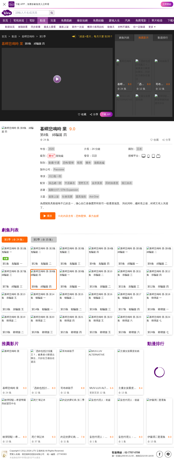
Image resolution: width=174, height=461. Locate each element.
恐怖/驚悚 (68, 162)
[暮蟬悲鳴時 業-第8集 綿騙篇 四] (19, 150)
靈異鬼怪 (81, 196)
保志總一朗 (55, 183)
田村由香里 (112, 183)
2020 (51, 148)
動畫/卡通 (54, 162)
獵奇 (88, 162)
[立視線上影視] (7, 13)
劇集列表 (124, 37)
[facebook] (159, 454)
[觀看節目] (57, 79)
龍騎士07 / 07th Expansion (63, 189)
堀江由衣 (127, 183)
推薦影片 (143, 37)
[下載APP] (106, 114)
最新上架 (54, 196)
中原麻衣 (70, 183)
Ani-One (94, 196)
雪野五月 (83, 183)
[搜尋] (51, 12)
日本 (139, 148)
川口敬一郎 (55, 176)
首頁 (4, 36)
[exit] (4, 4)
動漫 (14, 36)
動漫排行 (163, 37)
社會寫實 (67, 196)
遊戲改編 (99, 162)
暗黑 (79, 162)
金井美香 (97, 183)
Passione (59, 169)
